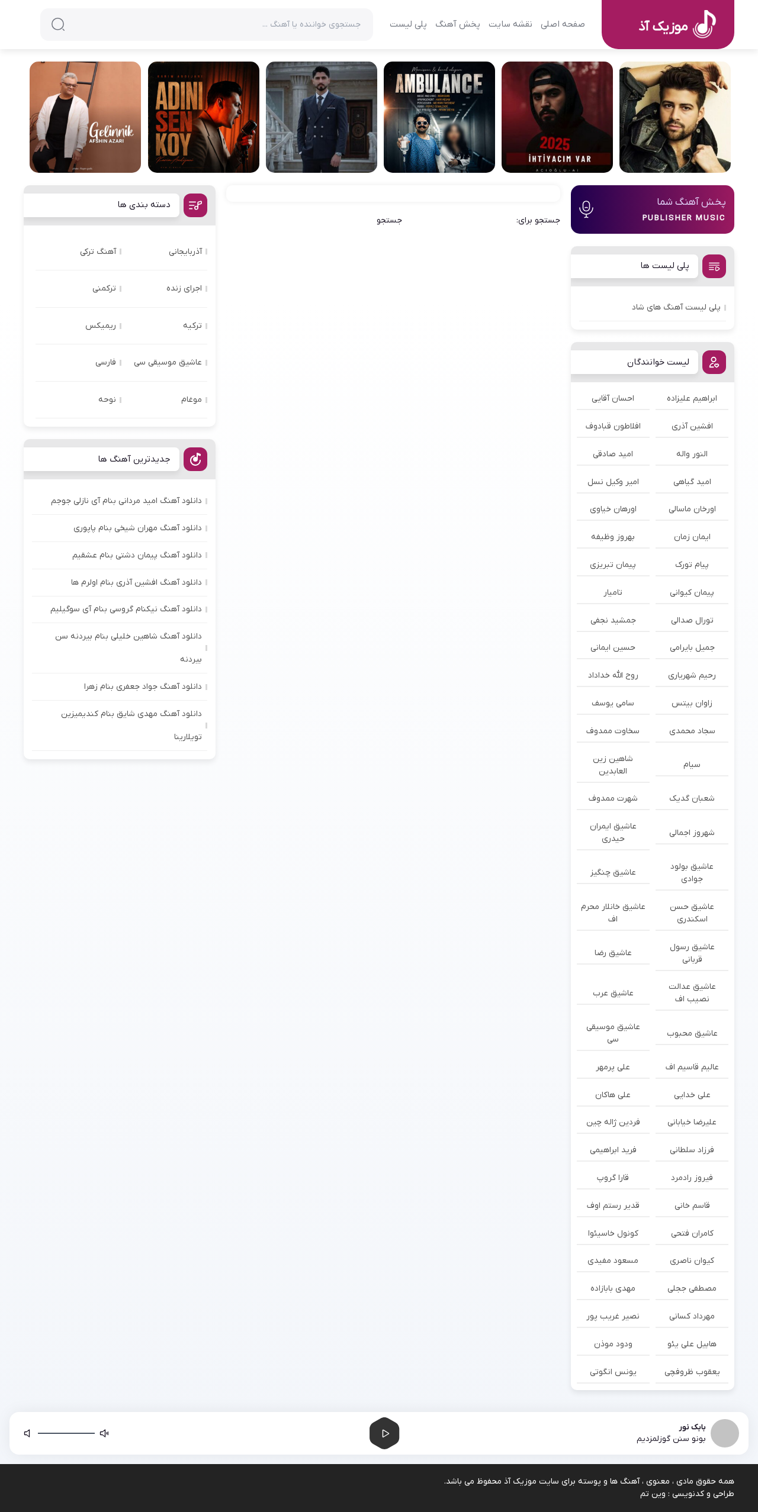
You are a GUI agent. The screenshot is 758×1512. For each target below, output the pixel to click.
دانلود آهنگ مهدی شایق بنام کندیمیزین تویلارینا (131, 725)
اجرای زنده (184, 288)
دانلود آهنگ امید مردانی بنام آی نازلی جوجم (126, 501)
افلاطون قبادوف (613, 426)
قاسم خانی (692, 1205)
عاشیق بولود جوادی (692, 873)
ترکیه (192, 325)
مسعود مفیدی (612, 1260)
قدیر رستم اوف (613, 1205)
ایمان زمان (692, 537)
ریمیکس (100, 325)
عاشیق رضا (613, 953)
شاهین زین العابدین (613, 765)
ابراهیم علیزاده (692, 398)
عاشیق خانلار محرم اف (613, 913)
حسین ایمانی (612, 647)
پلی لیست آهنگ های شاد (676, 307)
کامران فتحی (692, 1233)
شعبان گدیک (692, 798)
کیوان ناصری (692, 1260)
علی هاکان (613, 1095)
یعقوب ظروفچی (692, 1372)
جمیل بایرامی (692, 647)
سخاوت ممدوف (613, 731)
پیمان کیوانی (692, 592)
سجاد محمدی (692, 731)
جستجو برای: (538, 220)
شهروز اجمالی (692, 833)
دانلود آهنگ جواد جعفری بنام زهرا (143, 686)
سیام (692, 764)
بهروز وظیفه (613, 537)
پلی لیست (408, 24)
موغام (191, 399)
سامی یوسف (613, 703)
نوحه (107, 399)
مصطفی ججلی (692, 1288)
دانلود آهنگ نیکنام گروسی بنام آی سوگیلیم (126, 609)
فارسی (105, 362)
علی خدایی (692, 1095)
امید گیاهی (692, 482)
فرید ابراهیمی (613, 1150)
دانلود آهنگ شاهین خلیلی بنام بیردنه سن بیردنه (128, 648)
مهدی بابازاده (612, 1288)
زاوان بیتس (692, 703)
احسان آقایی (613, 398)
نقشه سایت (510, 24)
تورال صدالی (692, 620)
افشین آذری (692, 426)
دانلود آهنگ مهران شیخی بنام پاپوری (137, 528)
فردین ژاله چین (613, 1122)
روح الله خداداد (613, 675)
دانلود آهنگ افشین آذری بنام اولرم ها (136, 582)
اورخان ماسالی (692, 509)
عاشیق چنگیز (613, 872)
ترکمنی (104, 288)
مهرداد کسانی (692, 1316)
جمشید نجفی (613, 620)
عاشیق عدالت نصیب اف (692, 993)
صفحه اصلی (563, 24)
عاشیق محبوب (692, 1033)
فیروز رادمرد (692, 1178)
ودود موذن (613, 1344)
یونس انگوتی (613, 1372)
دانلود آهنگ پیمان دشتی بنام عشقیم (137, 555)
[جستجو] (58, 24)
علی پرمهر (613, 1067)
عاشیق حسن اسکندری (692, 913)
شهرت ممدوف (613, 798)
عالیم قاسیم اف (692, 1067)
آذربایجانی (185, 251)
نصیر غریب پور (613, 1316)
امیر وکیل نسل (613, 482)
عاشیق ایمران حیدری (613, 832)
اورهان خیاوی (613, 509)
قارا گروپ (613, 1178)
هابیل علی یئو (692, 1344)
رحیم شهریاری (692, 675)
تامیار (612, 592)
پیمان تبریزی (613, 564)
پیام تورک (692, 564)
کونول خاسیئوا (613, 1233)
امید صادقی (613, 454)
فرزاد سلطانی (692, 1150)
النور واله (692, 454)
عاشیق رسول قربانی (692, 953)
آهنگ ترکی (98, 251)
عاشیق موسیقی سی (613, 1033)
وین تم (653, 1494)
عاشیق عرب (613, 993)
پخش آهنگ (457, 24)
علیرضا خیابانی (692, 1122)
